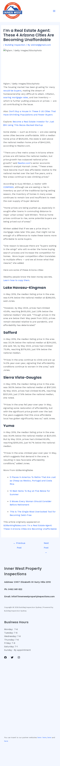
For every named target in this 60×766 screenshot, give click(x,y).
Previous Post (19, 544)
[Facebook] (5, 657)
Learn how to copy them (16, 280)
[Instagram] (19, 657)
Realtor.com (24, 163)
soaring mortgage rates (15, 97)
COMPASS (8, 187)
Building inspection (15, 45)
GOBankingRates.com (14, 525)
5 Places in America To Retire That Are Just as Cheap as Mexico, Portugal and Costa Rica (33, 480)
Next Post (46, 544)
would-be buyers (12, 90)
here (39, 737)
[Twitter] (12, 657)
